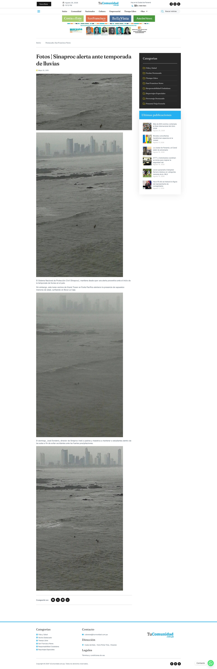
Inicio (64, 11)
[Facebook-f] (171, 4)
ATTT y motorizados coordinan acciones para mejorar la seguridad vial (164, 160)
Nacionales (90, 11)
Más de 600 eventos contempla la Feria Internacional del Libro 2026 (165, 126)
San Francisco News (63, 43)
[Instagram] (175, 4)
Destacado (50, 43)
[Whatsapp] (211, 663)
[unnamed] (108, 35)
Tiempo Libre (130, 11)
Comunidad (76, 11)
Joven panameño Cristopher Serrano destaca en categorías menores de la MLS (164, 172)
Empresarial (114, 11)
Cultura (102, 11)
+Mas (142, 11)
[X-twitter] (178, 4)
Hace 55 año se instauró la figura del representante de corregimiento (165, 184)
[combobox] (170, 11)
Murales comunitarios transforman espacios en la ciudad (163, 138)
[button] (53, 600)
